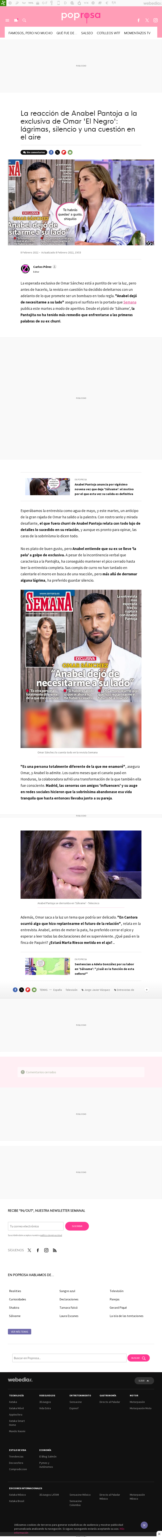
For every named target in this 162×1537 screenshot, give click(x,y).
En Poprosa (81, 479)
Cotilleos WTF (108, 33)
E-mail (70, 152)
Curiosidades (17, 1299)
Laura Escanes (68, 1316)
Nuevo (16, 20)
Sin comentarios (36, 152)
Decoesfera (16, 1463)
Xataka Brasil (16, 1501)
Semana (129, 302)
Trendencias (16, 1456)
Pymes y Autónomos (46, 1465)
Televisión (72, 990)
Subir (141, 1380)
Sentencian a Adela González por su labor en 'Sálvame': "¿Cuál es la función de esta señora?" (104, 969)
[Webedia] (20, 1379)
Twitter (147, 20)
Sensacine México (80, 1494)
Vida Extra (45, 1408)
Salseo (87, 33)
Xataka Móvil (16, 1408)
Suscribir (77, 1226)
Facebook (138, 20)
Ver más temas (19, 1331)
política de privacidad (51, 1235)
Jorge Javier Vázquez (97, 990)
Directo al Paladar (110, 1402)
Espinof (74, 1408)
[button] (44, 266)
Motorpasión (137, 1402)
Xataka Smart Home (17, 1423)
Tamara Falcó (68, 1307)
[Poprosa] (81, 16)
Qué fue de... (67, 33)
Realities (15, 1291)
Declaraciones (68, 1299)
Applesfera (15, 1414)
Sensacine (76, 1402)
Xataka (13, 1402)
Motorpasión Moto (141, 1408)
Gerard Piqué (118, 1307)
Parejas (115, 1299)
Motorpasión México (137, 1496)
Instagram (155, 20)
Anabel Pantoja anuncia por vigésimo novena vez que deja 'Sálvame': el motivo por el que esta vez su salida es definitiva (104, 489)
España (57, 990)
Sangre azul (67, 1291)
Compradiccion (18, 1469)
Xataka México (17, 1494)
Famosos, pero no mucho (30, 33)
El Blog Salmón (48, 1456)
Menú (7, 20)
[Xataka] (3, 3)
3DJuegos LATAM (49, 1494)
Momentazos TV (137, 33)
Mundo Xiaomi (17, 1431)
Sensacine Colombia (76, 1503)
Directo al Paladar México (110, 1496)
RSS (55, 1249)
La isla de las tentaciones (126, 1316)
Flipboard (63, 152)
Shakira (14, 1307)
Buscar (24, 20)
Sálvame (15, 1316)
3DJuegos (45, 1402)
